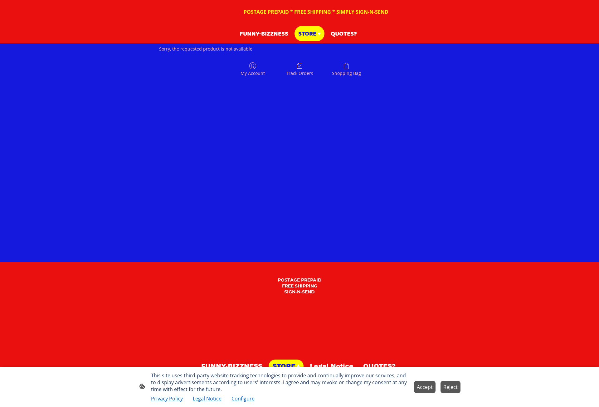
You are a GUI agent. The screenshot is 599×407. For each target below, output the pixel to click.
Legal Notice (207, 398)
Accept (425, 387)
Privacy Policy (167, 398)
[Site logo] (300, 351)
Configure (243, 398)
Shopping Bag (346, 73)
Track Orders (299, 73)
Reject (450, 387)
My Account (253, 73)
